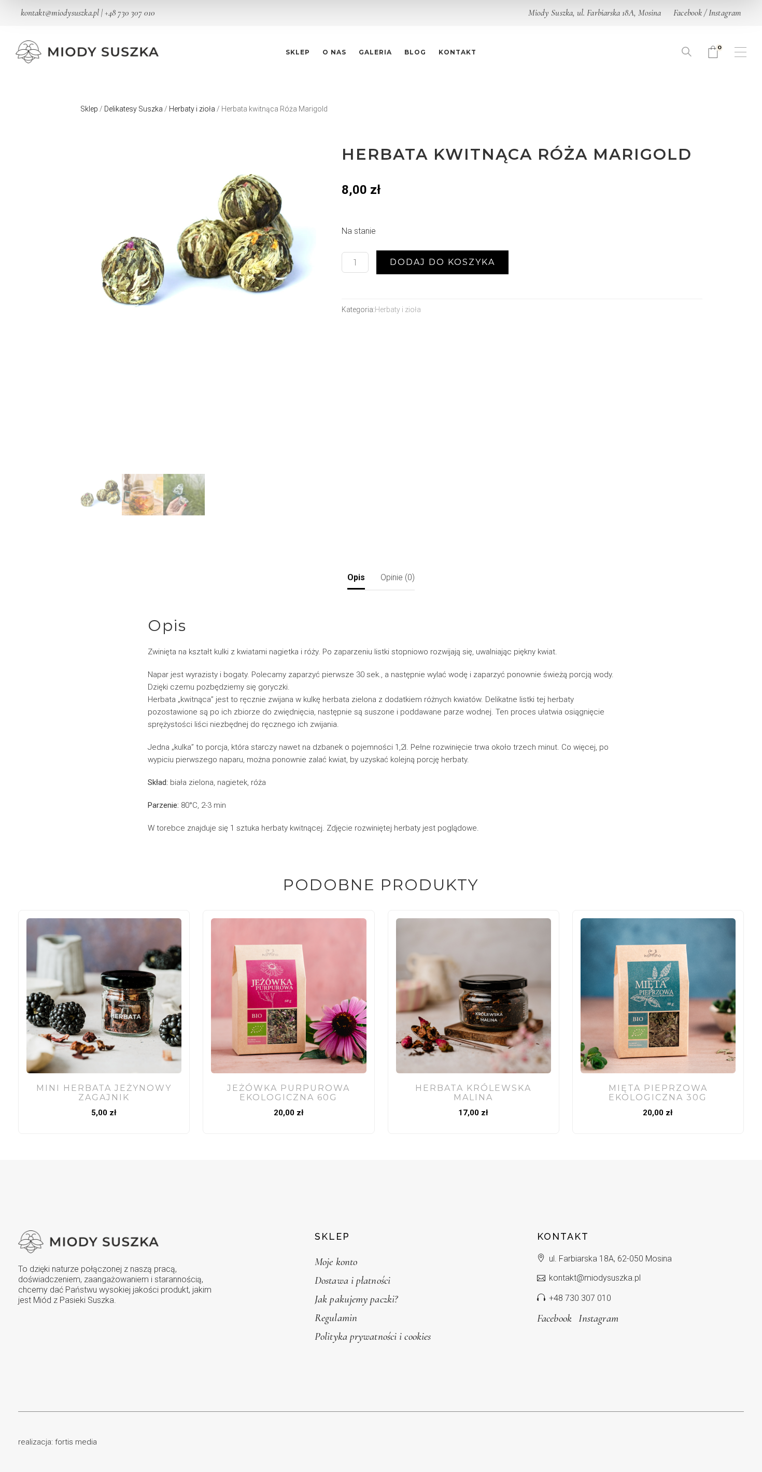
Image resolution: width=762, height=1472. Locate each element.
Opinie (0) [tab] (397, 577)
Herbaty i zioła (192, 109)
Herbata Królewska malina (473, 1092)
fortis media (76, 1442)
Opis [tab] (356, 577)
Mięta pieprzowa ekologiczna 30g (658, 1092)
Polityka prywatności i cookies (373, 1336)
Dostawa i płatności (352, 1280)
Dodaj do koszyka (442, 262)
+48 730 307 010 (130, 12)
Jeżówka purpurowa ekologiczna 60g (288, 1092)
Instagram (725, 12)
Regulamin (336, 1317)
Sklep (89, 109)
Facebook (687, 12)
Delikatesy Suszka (133, 109)
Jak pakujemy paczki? (356, 1299)
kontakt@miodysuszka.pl (60, 12)
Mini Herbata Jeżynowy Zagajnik (104, 1092)
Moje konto (336, 1261)
